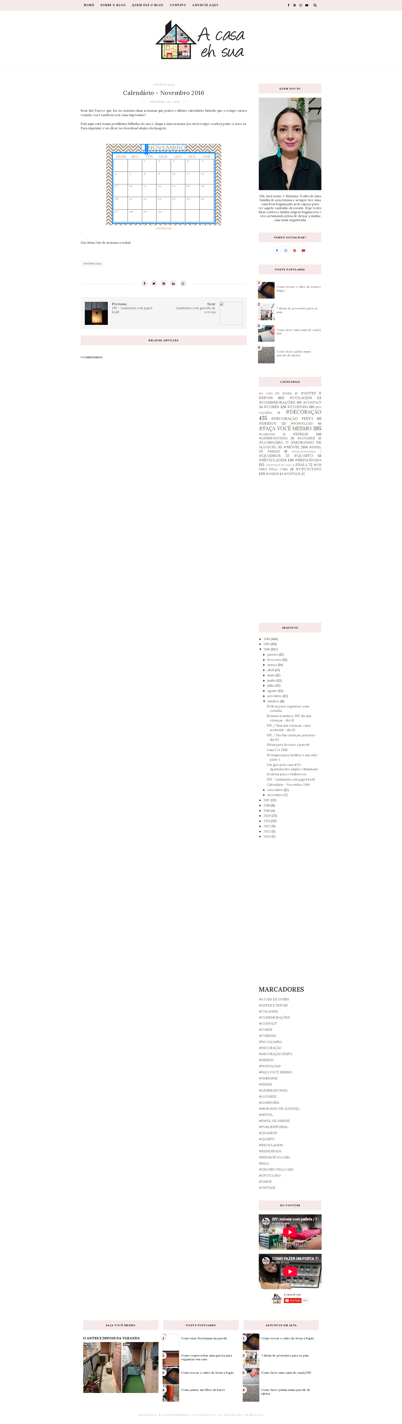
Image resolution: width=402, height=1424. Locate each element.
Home (89, 5)
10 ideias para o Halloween (286, 774)
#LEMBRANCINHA (273, 438)
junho (272, 680)
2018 (267, 805)
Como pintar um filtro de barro (203, 1390)
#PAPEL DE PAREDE (274, 1121)
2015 (267, 644)
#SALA (301, 464)
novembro (275, 790)
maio (271, 675)
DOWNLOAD (164, 228)
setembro (275, 696)
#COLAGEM (301, 397)
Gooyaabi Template (244, 1414)
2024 (268, 836)
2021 (267, 821)
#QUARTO (303, 455)
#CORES (271, 406)
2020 (268, 816)
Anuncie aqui (205, 5)
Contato (178, 5)
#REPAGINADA (308, 460)
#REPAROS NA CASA (279, 465)
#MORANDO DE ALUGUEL (279, 1109)
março (272, 665)
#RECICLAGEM (272, 460)
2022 (267, 826)
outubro (273, 701)
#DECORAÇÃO (303, 412)
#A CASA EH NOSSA (275, 393)
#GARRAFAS (267, 434)
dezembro (275, 795)
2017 (267, 800)
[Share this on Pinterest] (163, 283)
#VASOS (272, 474)
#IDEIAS (300, 434)
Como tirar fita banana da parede (204, 1338)
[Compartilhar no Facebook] (144, 283)
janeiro (273, 654)
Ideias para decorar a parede (288, 745)
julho (271, 685)
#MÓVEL (291, 447)
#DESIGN (267, 423)
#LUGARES (306, 438)
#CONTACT (312, 403)
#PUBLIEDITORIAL (303, 451)
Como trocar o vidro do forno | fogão (207, 1373)
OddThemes (176, 1414)
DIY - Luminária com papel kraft (291, 779)
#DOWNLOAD (163, 85)
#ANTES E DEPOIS (273, 1005)
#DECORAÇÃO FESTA (292, 418)
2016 (267, 649)
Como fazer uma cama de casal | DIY (286, 1373)
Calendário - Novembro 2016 (288, 785)
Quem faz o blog (148, 5)
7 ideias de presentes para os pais (285, 1355)
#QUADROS (270, 455)
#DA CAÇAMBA (270, 1042)
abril (271, 670)
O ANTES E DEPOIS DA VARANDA (111, 1338)
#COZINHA (297, 406)
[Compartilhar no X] (154, 283)
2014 (267, 639)
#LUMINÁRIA (271, 442)
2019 (267, 811)
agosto (272, 691)
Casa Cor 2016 (277, 750)
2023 (268, 831)
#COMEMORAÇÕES (277, 402)
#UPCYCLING (308, 469)
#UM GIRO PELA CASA (276, 1169)
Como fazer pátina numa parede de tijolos (294, 353)
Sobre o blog (113, 5)
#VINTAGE (292, 474)
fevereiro (274, 660)
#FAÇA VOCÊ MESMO (285, 428)
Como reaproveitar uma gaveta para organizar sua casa (206, 1357)
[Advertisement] (290, 549)
